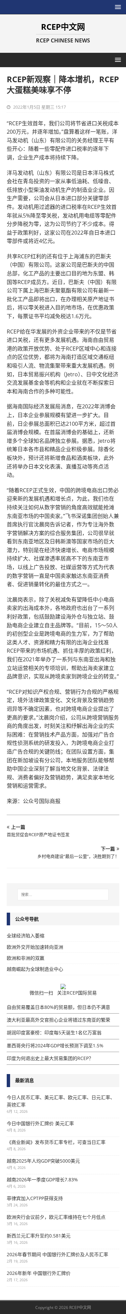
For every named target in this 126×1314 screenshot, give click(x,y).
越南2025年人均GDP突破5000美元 (43, 1161)
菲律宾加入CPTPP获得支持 (35, 1198)
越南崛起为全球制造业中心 (35, 969)
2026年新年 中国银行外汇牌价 (39, 1273)
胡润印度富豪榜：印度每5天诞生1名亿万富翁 (54, 1032)
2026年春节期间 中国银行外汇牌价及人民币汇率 (57, 1254)
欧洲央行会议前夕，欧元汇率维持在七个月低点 (56, 1217)
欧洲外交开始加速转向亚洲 (35, 947)
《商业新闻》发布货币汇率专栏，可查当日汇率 (56, 1142)
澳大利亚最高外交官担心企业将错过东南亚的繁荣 (58, 1020)
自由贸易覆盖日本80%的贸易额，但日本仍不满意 (58, 1007)
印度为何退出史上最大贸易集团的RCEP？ (50, 1058)
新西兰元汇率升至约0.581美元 (39, 1235)
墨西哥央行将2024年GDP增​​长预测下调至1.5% (55, 1045)
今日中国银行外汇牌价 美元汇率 (40, 1123)
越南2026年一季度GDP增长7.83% (42, 1179)
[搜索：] (63, 894)
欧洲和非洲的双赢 (25, 958)
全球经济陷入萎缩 (25, 935)
